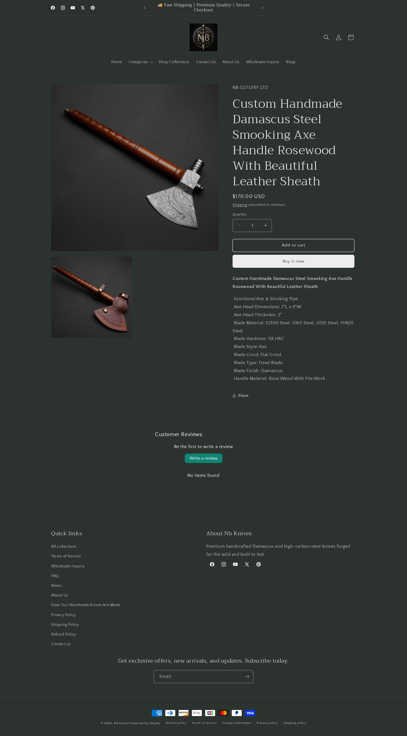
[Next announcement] (262, 7)
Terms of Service (66, 556)
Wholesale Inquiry (67, 566)
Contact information (236, 723)
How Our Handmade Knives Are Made (85, 605)
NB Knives (121, 723)
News (56, 585)
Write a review (203, 458)
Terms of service (204, 723)
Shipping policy (295, 723)
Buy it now (293, 261)
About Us (59, 595)
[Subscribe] (247, 676)
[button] (140, 62)
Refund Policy (63, 634)
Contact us (61, 644)
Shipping (240, 205)
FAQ (55, 576)
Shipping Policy (65, 624)
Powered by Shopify (145, 723)
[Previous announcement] (144, 7)
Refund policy (176, 723)
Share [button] (243, 395)
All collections (63, 546)
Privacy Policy (63, 615)
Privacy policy (267, 723)
